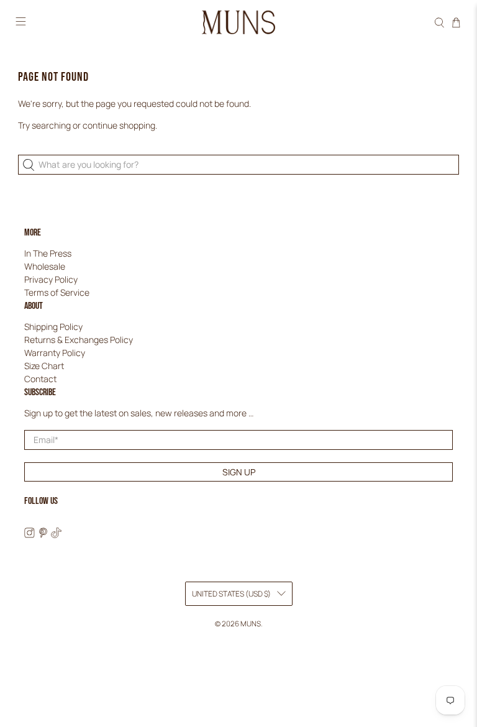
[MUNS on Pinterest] (43, 535)
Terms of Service (56, 292)
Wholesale (44, 266)
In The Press (47, 253)
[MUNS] (238, 22)
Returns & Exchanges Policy (78, 339)
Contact (40, 379)
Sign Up (238, 472)
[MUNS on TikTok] (56, 535)
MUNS (250, 623)
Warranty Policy (54, 353)
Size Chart (44, 366)
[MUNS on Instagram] (29, 535)
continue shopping (119, 125)
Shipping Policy (53, 326)
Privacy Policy (51, 279)
